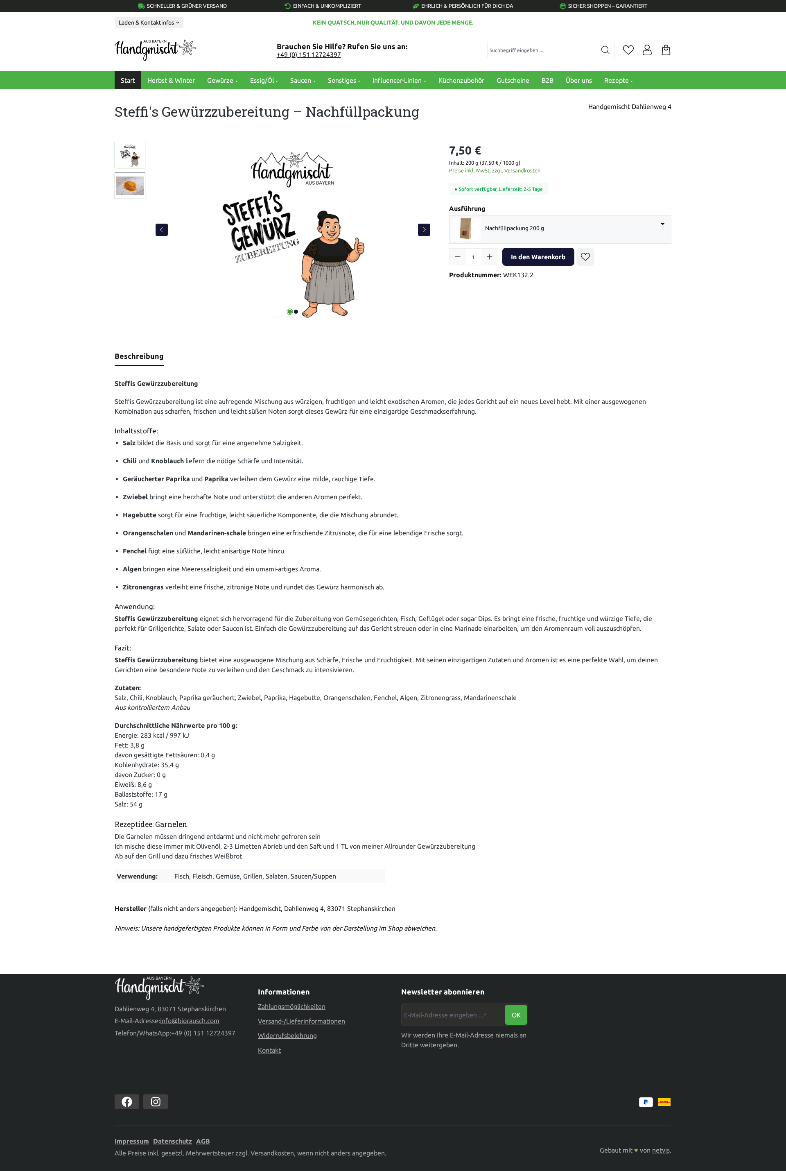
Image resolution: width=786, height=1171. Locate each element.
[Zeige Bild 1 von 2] (290, 312)
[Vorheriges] (162, 230)
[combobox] (542, 50)
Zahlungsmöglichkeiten (291, 1006)
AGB (203, 1141)
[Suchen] (605, 50)
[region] (273, 230)
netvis (661, 1150)
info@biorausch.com (189, 1020)
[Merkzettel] (628, 50)
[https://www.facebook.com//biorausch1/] (127, 1101)
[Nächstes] (424, 230)
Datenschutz (172, 1141)
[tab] (139, 356)
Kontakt (269, 1050)
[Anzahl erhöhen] (489, 257)
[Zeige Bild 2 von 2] (296, 312)
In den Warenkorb (538, 256)
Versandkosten (272, 1153)
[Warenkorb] (666, 50)
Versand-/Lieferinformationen (301, 1021)
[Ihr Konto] (647, 50)
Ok (516, 1015)
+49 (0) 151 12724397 (309, 54)
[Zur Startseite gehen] (155, 50)
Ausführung (467, 208)
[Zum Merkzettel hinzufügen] (585, 257)
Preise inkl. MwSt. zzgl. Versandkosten (494, 170)
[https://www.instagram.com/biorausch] (155, 1101)
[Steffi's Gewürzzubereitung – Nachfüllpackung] (293, 230)
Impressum (132, 1141)
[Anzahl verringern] (457, 257)
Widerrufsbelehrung (287, 1035)
